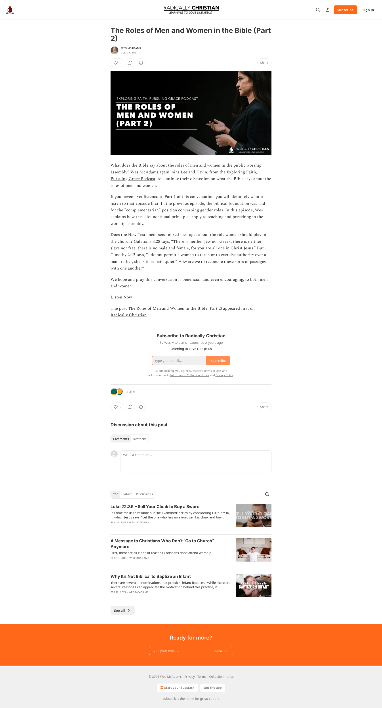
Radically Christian (129, 315)
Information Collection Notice (189, 375)
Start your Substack (179, 687)
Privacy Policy (224, 375)
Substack (169, 699)
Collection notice (221, 676)
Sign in (368, 10)
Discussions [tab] (144, 494)
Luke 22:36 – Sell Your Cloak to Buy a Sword (155, 506)
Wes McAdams (131, 48)
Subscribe (345, 10)
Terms (201, 676)
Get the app (213, 687)
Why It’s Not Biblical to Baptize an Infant (151, 576)
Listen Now (121, 297)
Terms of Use (212, 371)
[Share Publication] (327, 9)
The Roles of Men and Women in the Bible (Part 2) (175, 308)
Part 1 (170, 197)
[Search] (317, 9)
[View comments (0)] (130, 62)
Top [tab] (115, 494)
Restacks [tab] (139, 439)
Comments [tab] (121, 439)
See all (119, 610)
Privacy (189, 676)
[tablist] (130, 439)
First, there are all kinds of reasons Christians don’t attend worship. (161, 552)
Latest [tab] (127, 494)
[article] (191, 517)
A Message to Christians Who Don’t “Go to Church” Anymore (162, 543)
